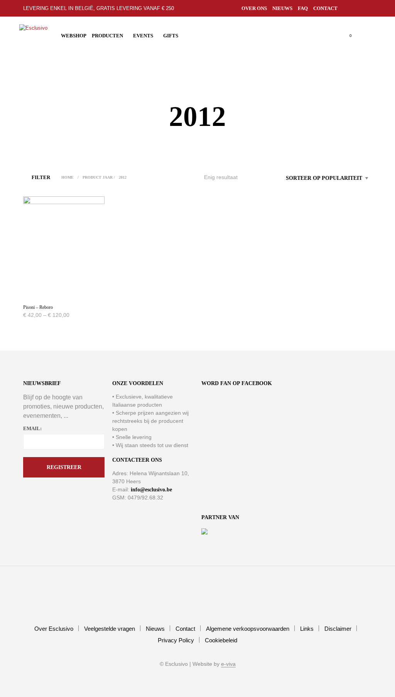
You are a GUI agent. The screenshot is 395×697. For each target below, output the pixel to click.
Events (143, 36)
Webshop (73, 36)
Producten (107, 36)
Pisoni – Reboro (38, 307)
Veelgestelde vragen (109, 628)
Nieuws (282, 8)
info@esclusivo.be (151, 490)
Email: (32, 428)
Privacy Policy (176, 640)
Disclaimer (337, 628)
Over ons (254, 8)
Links (307, 628)
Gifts (170, 36)
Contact (325, 8)
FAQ (303, 8)
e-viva (228, 664)
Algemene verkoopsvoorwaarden (247, 628)
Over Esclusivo (53, 628)
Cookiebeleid (221, 640)
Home (67, 177)
